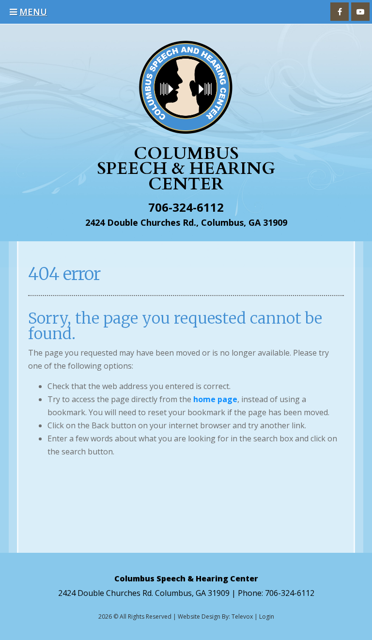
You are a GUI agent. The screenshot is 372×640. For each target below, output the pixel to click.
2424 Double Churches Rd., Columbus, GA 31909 (186, 222)
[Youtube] (360, 11)
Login (266, 616)
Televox (242, 616)
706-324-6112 (186, 207)
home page (215, 399)
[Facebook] (339, 11)
